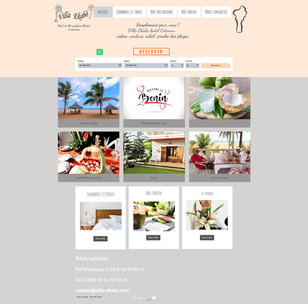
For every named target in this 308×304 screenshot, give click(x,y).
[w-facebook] (148, 301)
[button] (88, 102)
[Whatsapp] (100, 52)
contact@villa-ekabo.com (102, 290)
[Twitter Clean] (154, 297)
